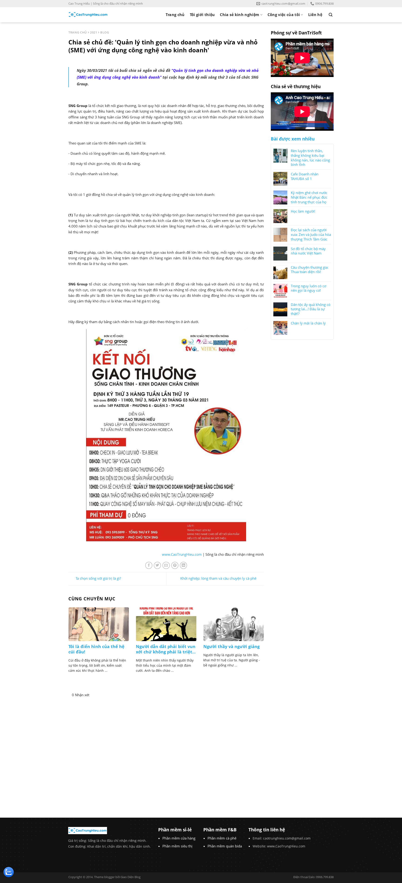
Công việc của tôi (284, 14)
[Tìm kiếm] (330, 15)
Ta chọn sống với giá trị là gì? (98, 578)
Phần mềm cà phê (222, 838)
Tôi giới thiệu (202, 14)
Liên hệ (315, 14)
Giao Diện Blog (131, 877)
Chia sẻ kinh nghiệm (239, 14)
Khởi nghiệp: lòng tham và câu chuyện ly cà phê (218, 578)
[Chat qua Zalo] (8, 871)
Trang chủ (175, 14)
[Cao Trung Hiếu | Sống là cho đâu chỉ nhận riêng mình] (88, 15)
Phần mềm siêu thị (177, 846)
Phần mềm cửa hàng (178, 838)
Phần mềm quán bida (225, 846)
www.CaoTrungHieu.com (182, 554)
